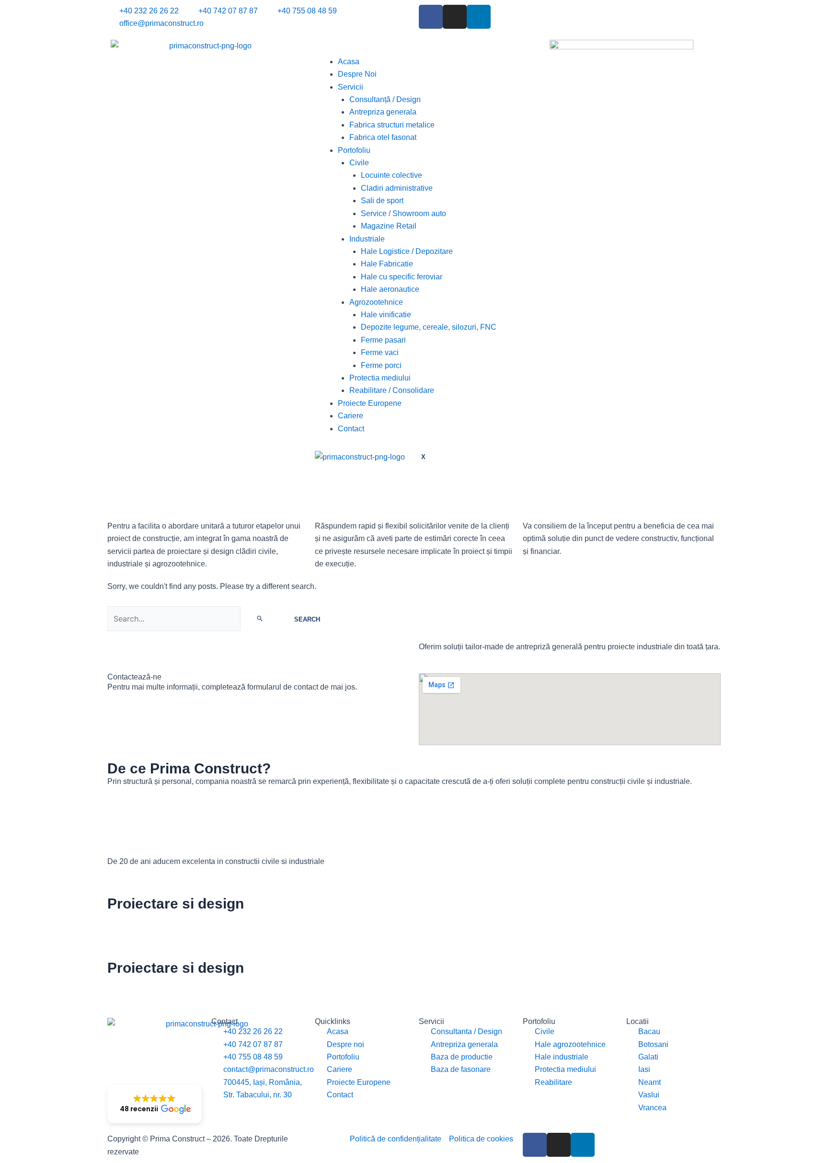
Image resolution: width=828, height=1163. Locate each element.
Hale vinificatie (386, 315)
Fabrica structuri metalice (392, 125)
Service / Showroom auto (403, 213)
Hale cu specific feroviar (401, 277)
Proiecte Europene (370, 403)
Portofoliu (354, 150)
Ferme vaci (380, 352)
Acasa (348, 62)
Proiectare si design (175, 903)
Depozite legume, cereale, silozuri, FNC (428, 327)
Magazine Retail (388, 226)
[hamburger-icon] (329, 48)
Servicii (350, 87)
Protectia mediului (380, 378)
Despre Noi (357, 74)
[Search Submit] (260, 618)
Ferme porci (381, 365)
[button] (154, 1104)
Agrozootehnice (376, 302)
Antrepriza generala (382, 112)
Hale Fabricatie (387, 264)
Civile (359, 163)
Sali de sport (382, 200)
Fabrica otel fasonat (382, 137)
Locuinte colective (391, 175)
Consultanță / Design (385, 99)
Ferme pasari (383, 340)
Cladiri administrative (397, 188)
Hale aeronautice (390, 289)
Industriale (367, 239)
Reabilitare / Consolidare (391, 390)
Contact (351, 429)
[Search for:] (193, 619)
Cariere (350, 416)
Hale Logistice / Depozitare (407, 251)
